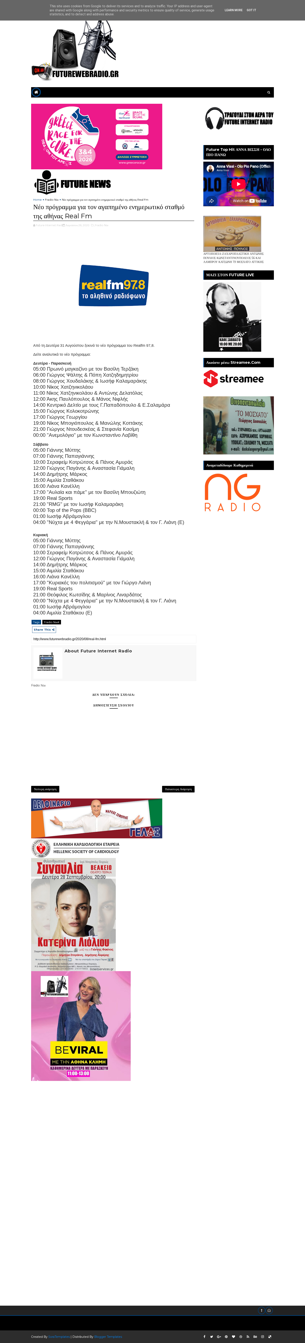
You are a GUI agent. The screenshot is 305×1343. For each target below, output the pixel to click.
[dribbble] (241, 1337)
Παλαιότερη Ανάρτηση (178, 789)
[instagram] (262, 1337)
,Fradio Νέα (101, 225)
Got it (251, 10)
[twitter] (212, 1337)
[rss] (248, 1337)
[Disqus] (113, 1133)
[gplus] (219, 1337)
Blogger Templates (108, 1337)
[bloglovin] (233, 1337)
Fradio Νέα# (51, 622)
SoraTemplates (59, 1337)
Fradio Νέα (52, 199)
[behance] (255, 1337)
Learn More (234, 10)
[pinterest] (226, 1337)
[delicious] (270, 1337)
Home (37, 199)
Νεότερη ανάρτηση (45, 789)
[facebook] (204, 1337)
